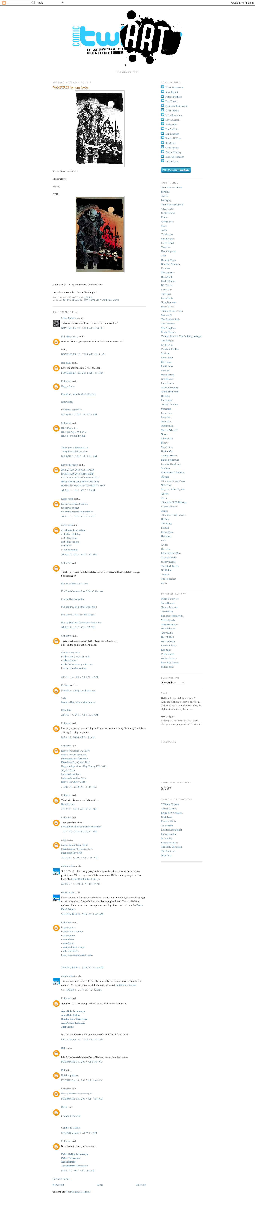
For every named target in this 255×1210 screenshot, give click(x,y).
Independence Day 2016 (73, 778)
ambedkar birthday (70, 534)
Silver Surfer (167, 208)
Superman (166, 408)
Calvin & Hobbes (170, 349)
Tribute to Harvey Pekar (173, 481)
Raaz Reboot (67, 804)
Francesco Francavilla (176, 105)
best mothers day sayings (73, 668)
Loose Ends (167, 298)
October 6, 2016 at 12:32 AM (81, 989)
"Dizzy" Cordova (169, 404)
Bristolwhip (167, 817)
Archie (164, 544)
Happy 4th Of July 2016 (73, 781)
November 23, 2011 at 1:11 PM (82, 372)
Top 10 (164, 196)
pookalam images (70, 950)
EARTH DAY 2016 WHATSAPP (77, 473)
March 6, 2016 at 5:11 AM (79, 456)
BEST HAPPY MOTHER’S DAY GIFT (80, 481)
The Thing (166, 523)
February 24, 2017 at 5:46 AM (82, 1061)
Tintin (164, 498)
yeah (116, 300)
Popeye (165, 442)
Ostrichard (166, 421)
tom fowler (91, 300)
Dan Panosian (172, 133)
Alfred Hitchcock (169, 391)
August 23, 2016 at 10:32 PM (81, 884)
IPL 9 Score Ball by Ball (73, 435)
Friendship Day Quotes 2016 (75, 762)
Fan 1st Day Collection (73, 599)
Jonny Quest (167, 532)
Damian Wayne (168, 259)
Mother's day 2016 (70, 652)
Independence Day (70, 774)
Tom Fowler (171, 101)
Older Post (141, 1184)
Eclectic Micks (168, 821)
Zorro (164, 583)
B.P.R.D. (165, 191)
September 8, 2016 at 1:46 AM (82, 914)
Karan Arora (67, 498)
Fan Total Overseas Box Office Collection (82, 591)
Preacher (165, 370)
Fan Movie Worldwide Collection (78, 394)
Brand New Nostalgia (172, 812)
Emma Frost (167, 357)
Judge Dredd (167, 242)
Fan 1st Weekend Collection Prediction (81, 622)
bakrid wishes (68, 927)
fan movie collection (71, 409)
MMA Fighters (168, 328)
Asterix (164, 493)
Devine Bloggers (69, 464)
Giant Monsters (169, 302)
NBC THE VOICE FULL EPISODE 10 (80, 477)
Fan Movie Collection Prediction (78, 614)
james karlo (67, 525)
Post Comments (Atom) (78, 1191)
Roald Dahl (167, 345)
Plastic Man (167, 366)
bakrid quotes (68, 935)
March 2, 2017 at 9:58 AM (79, 1132)
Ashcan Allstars (169, 808)
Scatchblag (166, 838)
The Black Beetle (170, 566)
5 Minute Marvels (170, 804)
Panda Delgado (168, 332)
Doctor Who (167, 451)
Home (100, 1184)
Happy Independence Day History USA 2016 (83, 766)
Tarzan (164, 510)
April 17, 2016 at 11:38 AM (79, 714)
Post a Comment (61, 1178)
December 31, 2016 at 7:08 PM (82, 1039)
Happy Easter (68, 386)
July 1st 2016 (68, 770)
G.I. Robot (166, 570)
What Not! (166, 855)
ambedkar (66, 545)
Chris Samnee (172, 147)
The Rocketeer (168, 578)
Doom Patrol (167, 374)
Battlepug (166, 200)
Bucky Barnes (168, 281)
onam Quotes (67, 943)
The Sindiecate (168, 851)
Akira (164, 230)
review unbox (68, 866)
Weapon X (166, 315)
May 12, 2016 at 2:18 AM (78, 737)
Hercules (165, 396)
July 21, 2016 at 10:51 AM (79, 809)
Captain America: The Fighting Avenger (181, 336)
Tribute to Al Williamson (173, 502)
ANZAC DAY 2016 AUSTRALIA (77, 469)
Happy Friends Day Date (73, 754)
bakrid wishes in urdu (72, 931)
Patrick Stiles (172, 161)
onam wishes (67, 939)
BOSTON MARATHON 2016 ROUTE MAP (83, 485)
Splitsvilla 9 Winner (126, 984)
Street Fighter (168, 238)
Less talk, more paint (171, 829)
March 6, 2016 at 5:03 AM (79, 414)
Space (164, 225)
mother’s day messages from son (77, 664)
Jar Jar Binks (167, 383)
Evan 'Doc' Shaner (174, 156)
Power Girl (166, 289)
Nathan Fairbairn (173, 96)
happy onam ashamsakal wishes (77, 954)
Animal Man (167, 221)
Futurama (166, 417)
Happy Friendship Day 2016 (75, 750)
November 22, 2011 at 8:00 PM (82, 328)
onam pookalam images (73, 947)
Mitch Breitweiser (174, 87)
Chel (163, 255)
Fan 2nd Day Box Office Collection (79, 606)
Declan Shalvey (173, 152)
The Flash (166, 293)
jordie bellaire (73, 300)
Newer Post (58, 1184)
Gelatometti (167, 825)
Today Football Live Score (74, 451)
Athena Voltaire (169, 506)
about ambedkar (69, 549)
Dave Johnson (172, 119)
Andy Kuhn (171, 124)
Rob (63, 1047)
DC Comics (167, 285)
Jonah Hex (166, 413)
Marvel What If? (169, 430)
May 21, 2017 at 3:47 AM (78, 1170)
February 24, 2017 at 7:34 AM (82, 1098)
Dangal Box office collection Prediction (81, 826)
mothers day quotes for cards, (75, 656)
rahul (63, 839)
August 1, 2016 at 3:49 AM (79, 857)
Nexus (164, 434)
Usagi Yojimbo (168, 251)
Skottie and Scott (169, 842)
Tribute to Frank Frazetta (173, 515)
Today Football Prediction (74, 447)
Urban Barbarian (69, 318)
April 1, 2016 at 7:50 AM (78, 490)
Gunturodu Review (70, 1116)
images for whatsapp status (74, 844)
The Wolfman (168, 323)
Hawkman (166, 536)
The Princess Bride (170, 319)
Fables (164, 217)
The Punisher (167, 272)
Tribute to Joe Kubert (171, 187)
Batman (165, 527)
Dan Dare (165, 549)
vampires (105, 300)
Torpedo (165, 574)
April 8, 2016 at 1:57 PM (78, 627)
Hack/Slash (166, 276)
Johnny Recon (168, 561)
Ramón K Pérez (173, 138)
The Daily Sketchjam (171, 846)
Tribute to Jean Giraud (172, 204)
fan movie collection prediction (77, 511)
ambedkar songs (69, 537)
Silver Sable (167, 438)
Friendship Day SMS (71, 852)
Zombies (165, 268)
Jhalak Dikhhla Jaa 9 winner (85, 878)
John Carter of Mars (171, 553)
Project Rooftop (169, 834)
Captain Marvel (169, 455)
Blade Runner (168, 213)
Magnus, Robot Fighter (173, 489)
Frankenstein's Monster (172, 472)
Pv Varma (66, 685)
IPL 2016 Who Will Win (73, 432)
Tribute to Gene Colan (172, 310)
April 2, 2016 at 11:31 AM (79, 554)
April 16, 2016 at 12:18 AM (79, 676)
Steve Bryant (171, 92)
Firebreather (167, 400)
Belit (163, 540)
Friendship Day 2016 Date (74, 758)
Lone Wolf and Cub (171, 464)
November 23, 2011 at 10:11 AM (83, 354)
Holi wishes (67, 401)
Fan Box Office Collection (74, 583)
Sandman (165, 468)
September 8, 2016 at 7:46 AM (82, 967)
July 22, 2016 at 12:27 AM (79, 831)
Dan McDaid (171, 129)
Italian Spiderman (170, 459)
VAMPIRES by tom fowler (71, 87)
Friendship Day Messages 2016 (77, 848)
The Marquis (167, 340)
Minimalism (167, 425)
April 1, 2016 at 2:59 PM (78, 516)
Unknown (66, 381)
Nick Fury (166, 485)
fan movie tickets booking (74, 503)
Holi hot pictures (69, 1075)
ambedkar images (70, 541)
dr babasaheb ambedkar (73, 530)
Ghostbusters (167, 379)
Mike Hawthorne (69, 336)
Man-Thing (166, 447)
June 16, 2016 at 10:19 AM (79, 786)
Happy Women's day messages (76, 1093)
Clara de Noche (169, 557)
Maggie (165, 476)
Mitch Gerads (172, 110)
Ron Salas (66, 362)
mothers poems (68, 660)
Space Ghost (167, 306)
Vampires (165, 247)
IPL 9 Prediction (69, 428)
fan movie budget (70, 507)
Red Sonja (166, 362)
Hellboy (165, 519)
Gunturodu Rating (70, 1127)
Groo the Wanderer (170, 264)
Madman (165, 353)
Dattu (64, 1107)
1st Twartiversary (169, 387)
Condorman (167, 234)
